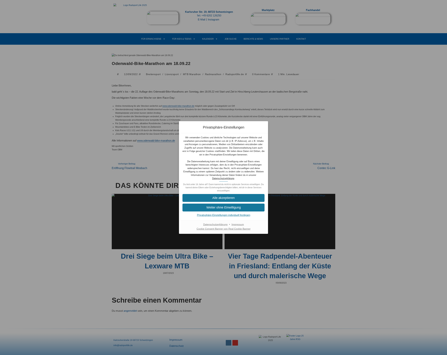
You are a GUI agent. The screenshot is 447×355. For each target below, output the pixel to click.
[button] (223, 207)
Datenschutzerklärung (223, 178)
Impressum (238, 224)
